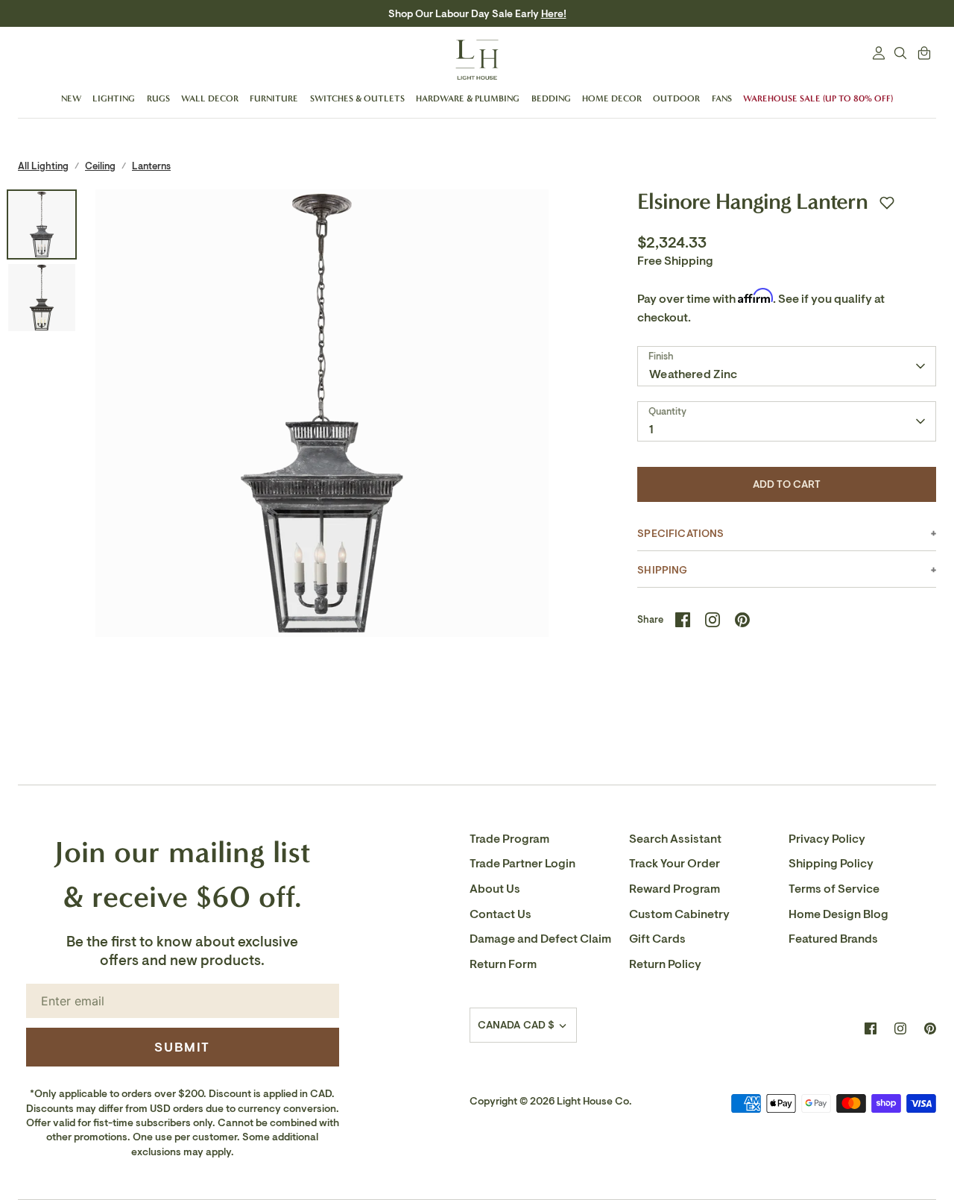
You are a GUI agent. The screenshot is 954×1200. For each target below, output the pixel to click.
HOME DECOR (612, 98)
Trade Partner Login (522, 863)
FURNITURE (274, 98)
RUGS (158, 98)
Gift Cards (657, 939)
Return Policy (665, 964)
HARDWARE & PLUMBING (467, 98)
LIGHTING (113, 98)
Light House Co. (594, 1101)
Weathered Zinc (693, 374)
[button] (887, 202)
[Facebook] (870, 1028)
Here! (553, 14)
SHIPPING (662, 570)
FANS (722, 98)
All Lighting (43, 166)
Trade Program (509, 839)
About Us (495, 889)
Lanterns (151, 166)
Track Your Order (674, 863)
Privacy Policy (827, 839)
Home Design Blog (838, 914)
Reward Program (674, 889)
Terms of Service (834, 889)
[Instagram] (900, 1028)
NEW (71, 98)
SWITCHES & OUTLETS (357, 98)
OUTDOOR (676, 98)
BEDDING (551, 98)
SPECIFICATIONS (680, 534)
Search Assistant (675, 839)
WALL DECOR (209, 98)
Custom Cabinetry (679, 914)
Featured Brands (833, 939)
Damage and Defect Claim (540, 939)
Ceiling (100, 166)
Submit (182, 1047)
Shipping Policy (831, 863)
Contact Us (500, 914)
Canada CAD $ (516, 1025)
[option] (322, 416)
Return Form (503, 964)
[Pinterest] (930, 1028)
